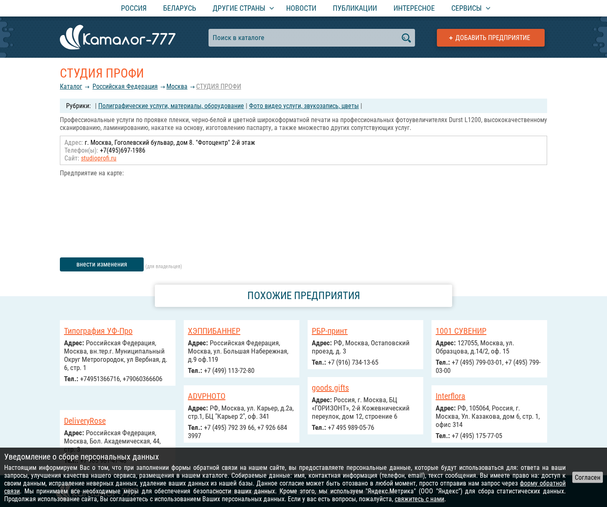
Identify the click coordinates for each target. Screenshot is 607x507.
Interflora (450, 396)
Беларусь (179, 8)
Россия (134, 8)
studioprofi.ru (98, 158)
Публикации (355, 8)
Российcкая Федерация (125, 86)
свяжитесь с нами (419, 499)
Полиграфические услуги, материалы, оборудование (171, 106)
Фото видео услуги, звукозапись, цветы (304, 106)
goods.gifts (330, 388)
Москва (176, 86)
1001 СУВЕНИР (461, 331)
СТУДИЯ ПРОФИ (218, 86)
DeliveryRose (85, 421)
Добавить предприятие (492, 38)
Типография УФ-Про (98, 331)
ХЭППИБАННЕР (214, 331)
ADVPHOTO (206, 396)
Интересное (414, 8)
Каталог (71, 86)
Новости (301, 8)
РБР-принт (330, 331)
